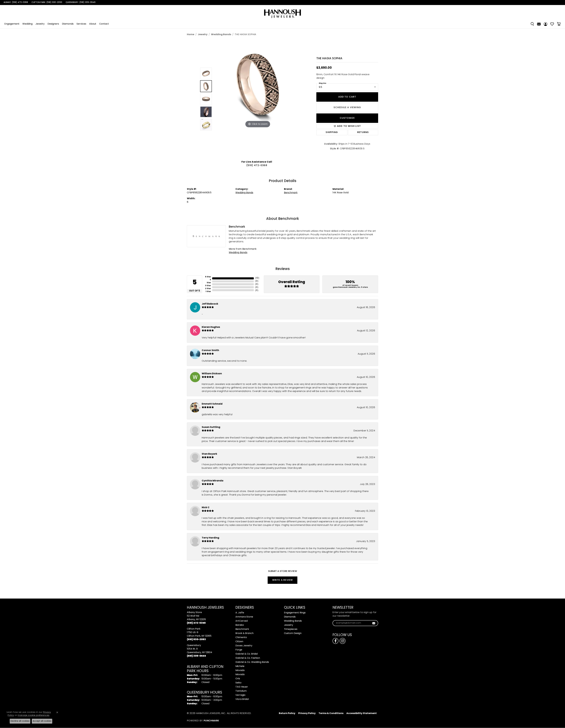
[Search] (532, 24)
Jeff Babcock (210, 304)
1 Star (208, 291)
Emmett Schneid (212, 404)
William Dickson (212, 373)
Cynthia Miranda (212, 481)
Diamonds (68, 24)
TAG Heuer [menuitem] (241, 687)
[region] (257, 99)
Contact (104, 24)
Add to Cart (347, 97)
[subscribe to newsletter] (374, 623)
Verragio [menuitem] (240, 695)
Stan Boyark (209, 454)
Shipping (332, 132)
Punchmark (211, 721)
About (92, 24)
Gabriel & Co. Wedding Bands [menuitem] (252, 662)
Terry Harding (210, 538)
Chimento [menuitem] (241, 637)
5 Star (208, 276)
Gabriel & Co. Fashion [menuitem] (247, 658)
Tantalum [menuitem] (241, 691)
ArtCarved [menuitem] (241, 621)
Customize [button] (347, 118)
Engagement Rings (295, 613)
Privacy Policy (307, 713)
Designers (53, 24)
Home (190, 34)
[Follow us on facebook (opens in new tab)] (335, 641)
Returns (363, 132)
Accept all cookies (42, 721)
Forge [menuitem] (238, 650)
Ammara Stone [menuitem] (244, 617)
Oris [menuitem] (237, 679)
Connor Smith (210, 350)
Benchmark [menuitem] (242, 629)
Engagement (11, 24)
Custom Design (292, 633)
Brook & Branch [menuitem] (244, 633)
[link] (15, 2)
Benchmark (291, 193)
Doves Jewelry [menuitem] (243, 646)
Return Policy (287, 713)
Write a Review (282, 580)
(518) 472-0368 (256, 165)
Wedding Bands (221, 34)
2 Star (208, 288)
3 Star (208, 285)
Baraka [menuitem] (239, 625)
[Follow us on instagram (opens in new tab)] (342, 641)
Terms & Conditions (331, 713)
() (257, 278)
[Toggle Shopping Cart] (558, 24)
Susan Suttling (211, 427)
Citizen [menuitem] (239, 642)
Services (81, 24)
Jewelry (40, 24)
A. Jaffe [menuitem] (239, 613)
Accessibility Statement (361, 713)
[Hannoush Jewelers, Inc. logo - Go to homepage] (282, 12)
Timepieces (290, 629)
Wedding (27, 24)
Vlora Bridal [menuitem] (242, 699)
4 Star (209, 281)
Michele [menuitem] (239, 666)
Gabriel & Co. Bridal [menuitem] (246, 654)
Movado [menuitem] (240, 670)
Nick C (206, 507)
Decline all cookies (20, 721)
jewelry (202, 34)
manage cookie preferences (33, 715)
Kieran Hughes (211, 327)
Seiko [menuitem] (238, 683)
